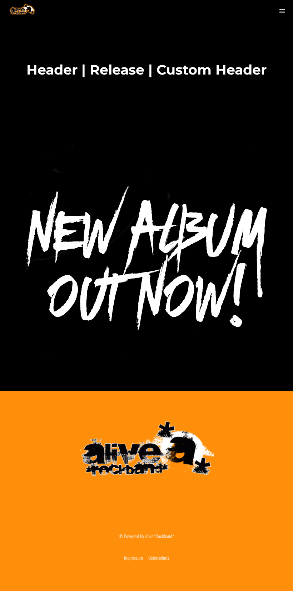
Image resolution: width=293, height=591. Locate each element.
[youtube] (262, 11)
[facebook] (220, 10)
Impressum (133, 557)
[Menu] (282, 10)
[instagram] (242, 10)
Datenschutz (158, 557)
